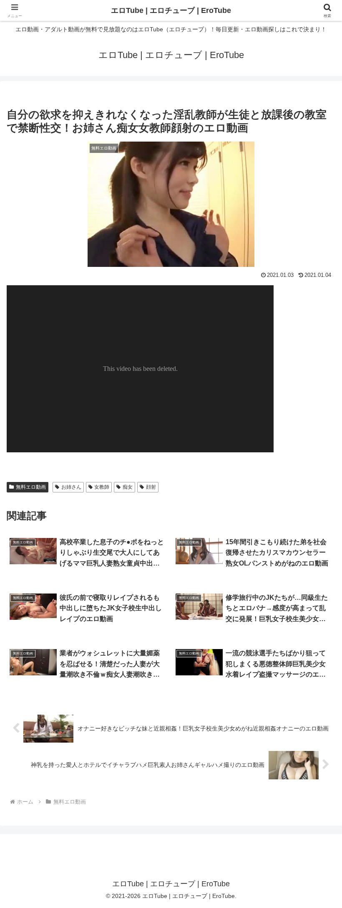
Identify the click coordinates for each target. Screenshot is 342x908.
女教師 (101, 487)
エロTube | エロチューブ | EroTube (171, 10)
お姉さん (71, 487)
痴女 (128, 487)
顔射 (151, 487)
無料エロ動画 (31, 487)
